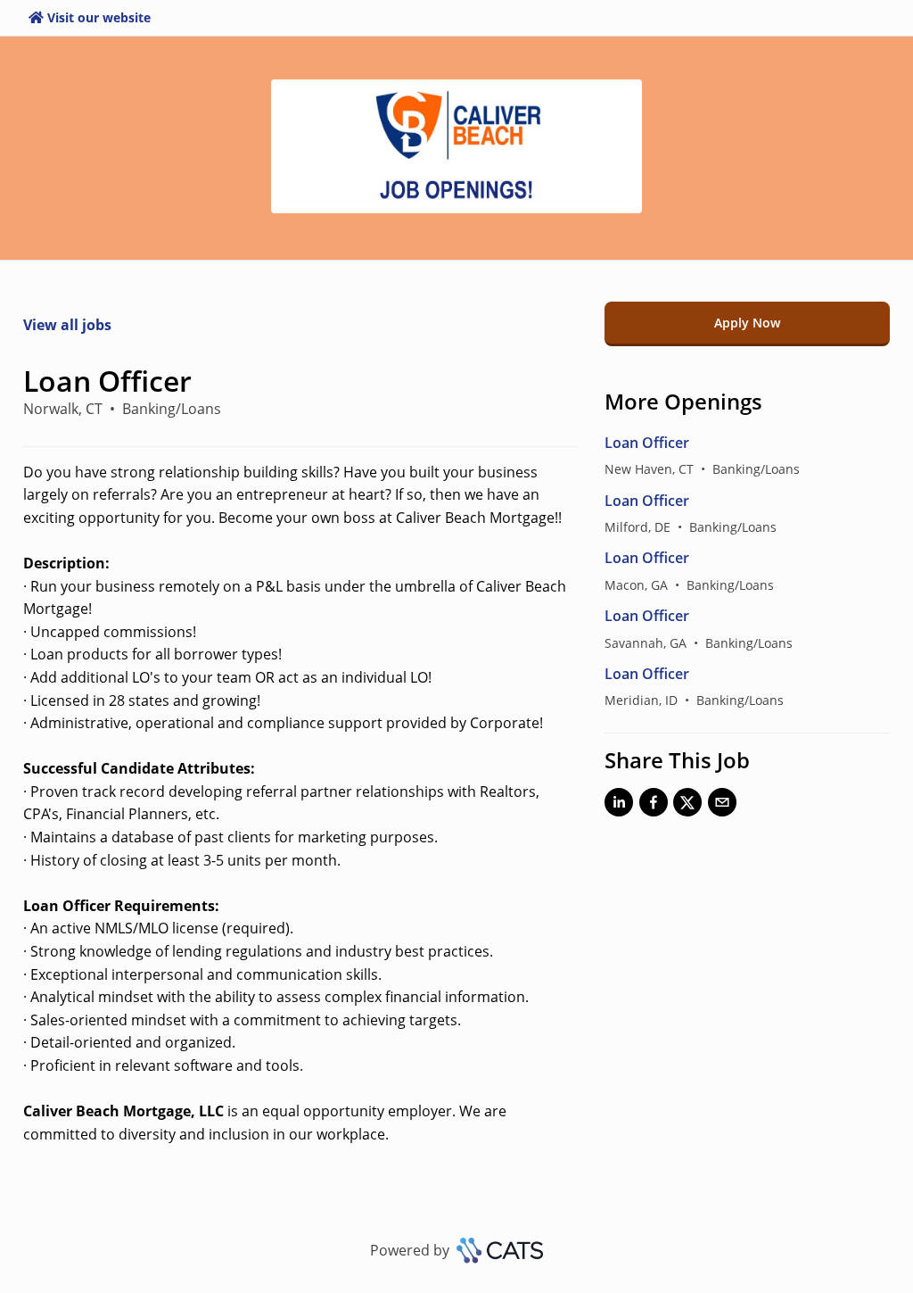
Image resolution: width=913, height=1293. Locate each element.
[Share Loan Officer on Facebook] (653, 806)
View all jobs (67, 325)
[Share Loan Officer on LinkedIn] (619, 806)
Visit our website (99, 17)
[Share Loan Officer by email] (722, 806)
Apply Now (747, 322)
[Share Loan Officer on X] (687, 806)
